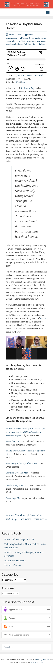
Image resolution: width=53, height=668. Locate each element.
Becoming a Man (13, 498)
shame (20, 44)
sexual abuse (40, 41)
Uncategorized (11, 37)
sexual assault (11, 44)
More (23, 82)
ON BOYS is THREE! (33, 519)
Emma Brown (28, 37)
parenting (30, 41)
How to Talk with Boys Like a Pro (19, 539)
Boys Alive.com (37, 662)
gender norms (40, 37)
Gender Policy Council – (17, 485)
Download (38, 75)
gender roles (10, 41)
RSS (18, 82)
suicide (43, 318)
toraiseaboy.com (13, 441)
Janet (43, 44)
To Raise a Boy (30, 44)
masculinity (21, 41)
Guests (30, 34)
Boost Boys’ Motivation (15, 560)
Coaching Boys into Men (17, 472)
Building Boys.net (42, 659)
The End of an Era (12, 565)
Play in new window (23, 75)
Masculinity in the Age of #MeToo (21, 463)
